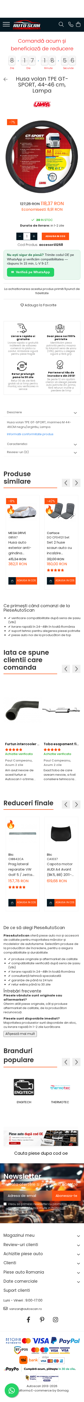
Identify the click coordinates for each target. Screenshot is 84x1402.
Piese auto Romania (24, 1272)
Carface (53, 533)
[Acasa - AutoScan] (26, 24)
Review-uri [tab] (18, 452)
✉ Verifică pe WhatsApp (30, 272)
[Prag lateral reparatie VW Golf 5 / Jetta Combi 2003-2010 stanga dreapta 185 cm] (22, 833)
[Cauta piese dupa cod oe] (41, 1137)
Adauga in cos (55, 236)
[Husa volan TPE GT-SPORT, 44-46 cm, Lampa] (42, 157)
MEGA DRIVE (17, 533)
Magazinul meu (19, 1235)
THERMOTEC (60, 1102)
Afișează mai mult (20, 1033)
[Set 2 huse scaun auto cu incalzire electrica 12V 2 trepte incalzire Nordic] (61, 512)
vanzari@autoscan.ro (25, 1309)
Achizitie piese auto (23, 1254)
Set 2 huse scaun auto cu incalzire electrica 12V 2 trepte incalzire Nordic (60, 548)
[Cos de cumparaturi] (78, 25)
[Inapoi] (3, 79)
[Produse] (6, 24)
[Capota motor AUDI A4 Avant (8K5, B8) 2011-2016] (61, 833)
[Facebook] (28, 1320)
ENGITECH (24, 1102)
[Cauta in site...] (61, 25)
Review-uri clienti (21, 1244)
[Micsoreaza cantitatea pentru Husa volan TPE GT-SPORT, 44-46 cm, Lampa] (19, 236)
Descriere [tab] (14, 412)
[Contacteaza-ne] (70, 25)
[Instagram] (56, 1320)
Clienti (10, 1263)
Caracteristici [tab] (17, 444)
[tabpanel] (42, 157)
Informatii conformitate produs (30, 434)
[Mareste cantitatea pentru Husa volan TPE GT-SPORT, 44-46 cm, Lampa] (33, 236)
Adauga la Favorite (40, 305)
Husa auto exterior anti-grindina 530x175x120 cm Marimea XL (21, 548)
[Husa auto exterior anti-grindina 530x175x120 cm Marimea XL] (22, 512)
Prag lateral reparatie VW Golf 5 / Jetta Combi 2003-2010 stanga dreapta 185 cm (22, 869)
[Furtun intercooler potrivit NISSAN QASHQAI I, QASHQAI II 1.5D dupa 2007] (23, 710)
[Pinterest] (42, 1320)
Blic (11, 854)
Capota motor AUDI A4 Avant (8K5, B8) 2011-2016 (60, 869)
